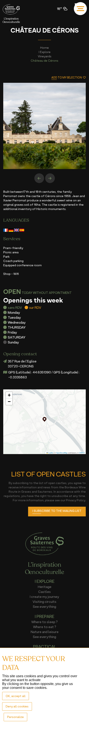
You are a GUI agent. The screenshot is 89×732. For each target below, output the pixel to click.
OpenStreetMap (61, 452)
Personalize (15, 717)
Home (44, 47)
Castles (44, 591)
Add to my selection (66, 77)
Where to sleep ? (44, 622)
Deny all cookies (17, 706)
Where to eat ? (44, 627)
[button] (44, 419)
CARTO (82, 452)
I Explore (45, 52)
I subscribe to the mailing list (56, 511)
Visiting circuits (44, 601)
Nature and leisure (45, 632)
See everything (44, 606)
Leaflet (50, 452)
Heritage (44, 587)
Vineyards (44, 56)
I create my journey (44, 596)
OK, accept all (15, 696)
